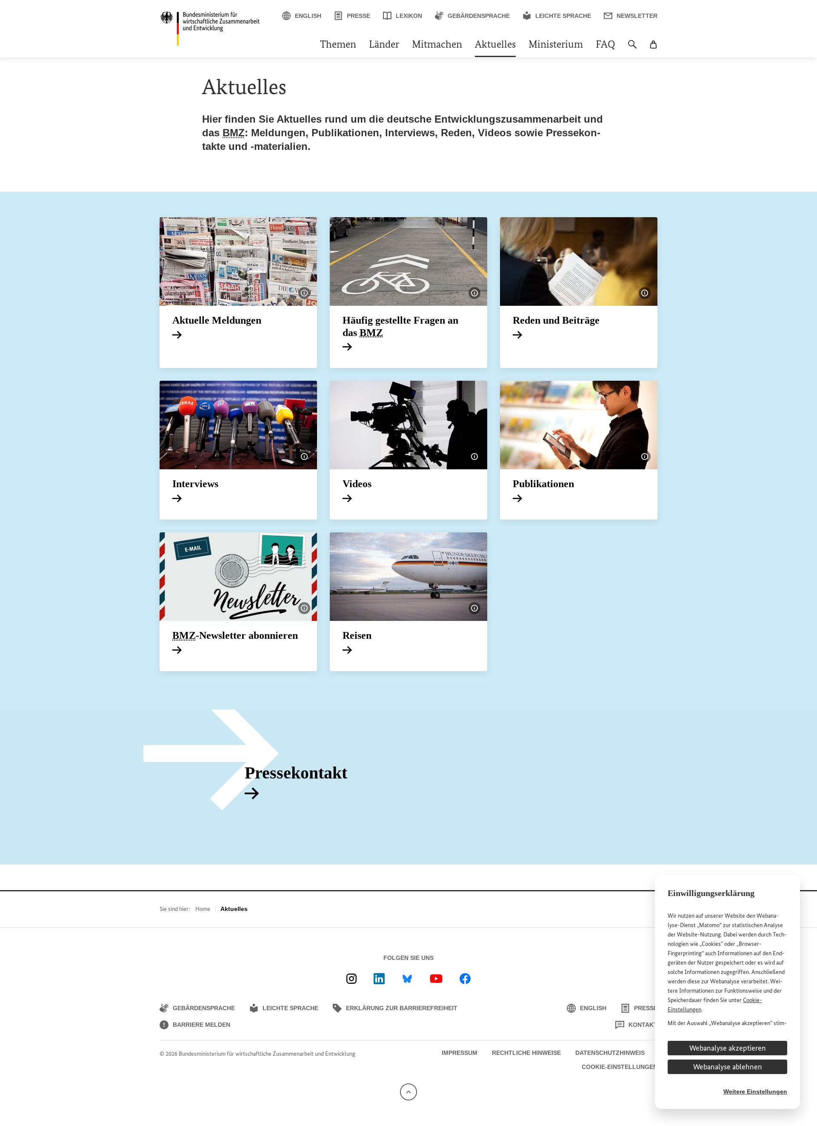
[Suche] (632, 48)
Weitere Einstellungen (755, 1091)
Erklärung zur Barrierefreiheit (401, 1008)
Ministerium (555, 45)
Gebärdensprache (479, 15)
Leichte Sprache (563, 15)
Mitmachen (437, 45)
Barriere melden (201, 1024)
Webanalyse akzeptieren (727, 1048)
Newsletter (637, 15)
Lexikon (409, 15)
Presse (358, 15)
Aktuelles (495, 45)
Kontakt (642, 1024)
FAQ (605, 45)
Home (202, 909)
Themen (338, 45)
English (308, 15)
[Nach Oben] (408, 1091)
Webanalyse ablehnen (727, 1066)
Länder (384, 45)
